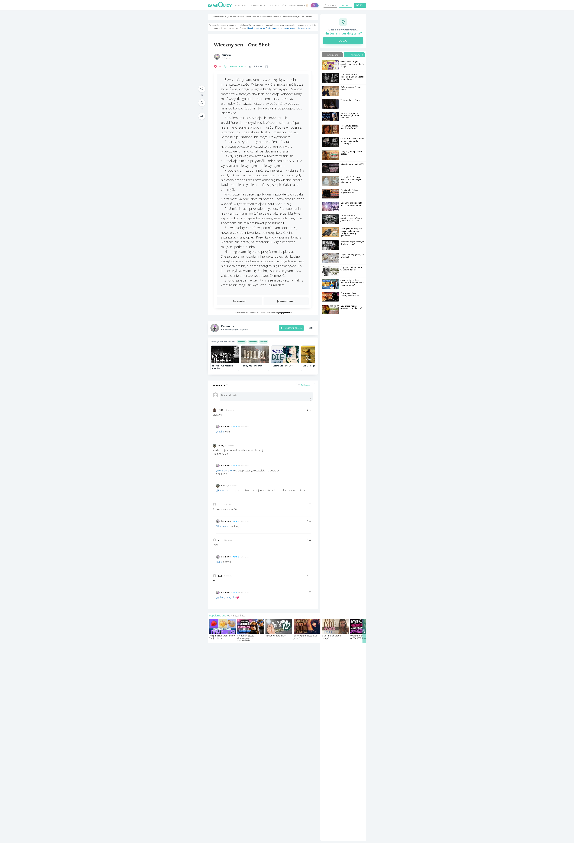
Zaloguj (346, 5)
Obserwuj (237, 66)
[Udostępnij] (201, 116)
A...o (220, 504)
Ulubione (257, 66)
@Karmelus (222, 490)
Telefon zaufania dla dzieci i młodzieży (281, 28)
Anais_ (221, 445)
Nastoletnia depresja (256, 28)
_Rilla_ (221, 409)
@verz (219, 561)
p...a (220, 575)
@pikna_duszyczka (226, 597)
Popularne (241, 5)
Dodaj (360, 5)
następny (356, 54)
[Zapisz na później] (266, 66)
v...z (220, 540)
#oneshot (253, 341)
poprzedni (332, 54)
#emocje (241, 341)
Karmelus (226, 55)
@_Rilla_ (220, 431)
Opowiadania (298, 5)
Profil (310, 328)
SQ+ (315, 5)
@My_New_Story (225, 470)
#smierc (263, 341)
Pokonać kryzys (304, 28)
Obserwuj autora (293, 328)
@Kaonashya (222, 526)
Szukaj (331, 5)
